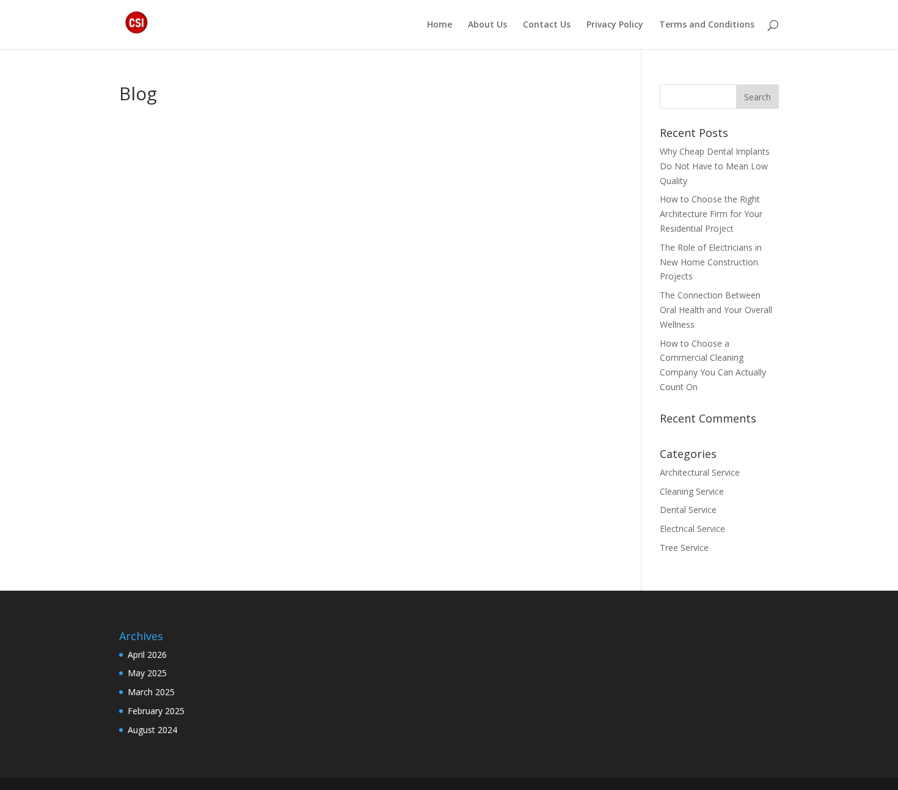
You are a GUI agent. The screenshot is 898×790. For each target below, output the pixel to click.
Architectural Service (700, 472)
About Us (487, 25)
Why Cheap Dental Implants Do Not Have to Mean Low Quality (715, 166)
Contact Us (547, 25)
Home (439, 25)
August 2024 (152, 730)
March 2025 (151, 692)
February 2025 (156, 711)
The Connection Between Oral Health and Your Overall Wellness (716, 309)
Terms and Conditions (706, 25)
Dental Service (688, 509)
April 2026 (147, 654)
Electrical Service (692, 528)
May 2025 (147, 673)
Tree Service (684, 547)
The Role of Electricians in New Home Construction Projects (711, 262)
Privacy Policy (614, 25)
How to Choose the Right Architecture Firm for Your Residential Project (711, 213)
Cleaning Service (692, 491)
